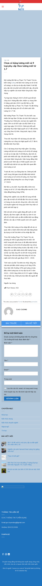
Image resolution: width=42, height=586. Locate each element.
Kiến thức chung (7, 419)
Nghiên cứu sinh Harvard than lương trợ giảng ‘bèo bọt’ (23, 450)
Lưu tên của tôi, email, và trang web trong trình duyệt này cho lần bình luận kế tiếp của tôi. (20, 391)
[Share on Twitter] (19, 294)
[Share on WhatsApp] (11, 294)
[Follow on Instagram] (6, 554)
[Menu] (3, 6)
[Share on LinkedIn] (30, 294)
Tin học (4, 430)
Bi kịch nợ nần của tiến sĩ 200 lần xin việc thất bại (24, 470)
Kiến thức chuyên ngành (10, 423)
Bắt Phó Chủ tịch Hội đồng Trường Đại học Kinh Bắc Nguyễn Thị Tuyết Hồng (23, 464)
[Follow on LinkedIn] (9, 554)
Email (6, 370)
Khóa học (5, 415)
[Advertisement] (21, 35)
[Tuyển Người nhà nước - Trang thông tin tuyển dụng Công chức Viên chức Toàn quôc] (21, 6)
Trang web (8, 379)
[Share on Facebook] (15, 294)
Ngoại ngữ (5, 427)
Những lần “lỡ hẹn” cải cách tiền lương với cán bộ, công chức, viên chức (31, 323)
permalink (34, 302)
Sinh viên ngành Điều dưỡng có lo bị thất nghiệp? (11, 323)
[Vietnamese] (22, 1)
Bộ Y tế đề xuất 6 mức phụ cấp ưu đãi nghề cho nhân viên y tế (23, 444)
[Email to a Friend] (23, 294)
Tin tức (6, 60)
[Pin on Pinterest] (26, 294)
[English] (20, 1)
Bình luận (8, 343)
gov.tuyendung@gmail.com (15, 522)
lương (13, 83)
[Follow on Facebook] (3, 554)
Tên (6, 360)
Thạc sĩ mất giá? (13, 456)
